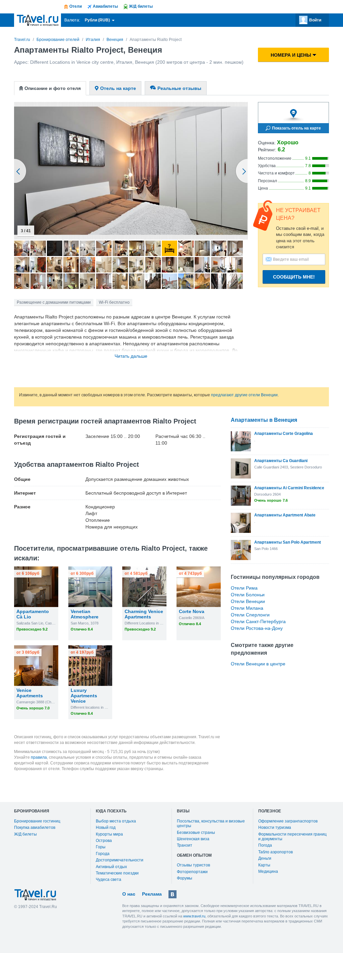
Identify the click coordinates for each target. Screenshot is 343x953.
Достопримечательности (119, 860)
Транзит (184, 845)
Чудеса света (108, 879)
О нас (128, 894)
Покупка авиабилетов (34, 827)
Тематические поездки (117, 873)
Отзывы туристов (193, 865)
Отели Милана (247, 608)
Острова (104, 840)
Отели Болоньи (248, 594)
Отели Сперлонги (250, 614)
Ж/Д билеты (25, 834)
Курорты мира (109, 834)
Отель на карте (118, 88)
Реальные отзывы (179, 88)
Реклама (152, 894)
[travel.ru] (37, 20)
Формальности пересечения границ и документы (292, 836)
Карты (264, 865)
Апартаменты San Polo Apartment (287, 542)
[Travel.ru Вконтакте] (172, 894)
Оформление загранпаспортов (288, 821)
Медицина (268, 871)
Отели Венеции (248, 601)
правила (39, 757)
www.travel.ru (194, 916)
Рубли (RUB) (98, 20)
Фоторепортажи (192, 871)
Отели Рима (244, 588)
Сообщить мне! (294, 277)
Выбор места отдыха (116, 821)
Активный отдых (111, 866)
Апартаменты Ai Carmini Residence (289, 488)
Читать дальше (131, 356)
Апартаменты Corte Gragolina (283, 433)
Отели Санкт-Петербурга (258, 621)
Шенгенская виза (193, 839)
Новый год (106, 827)
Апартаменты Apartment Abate (285, 515)
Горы (101, 847)
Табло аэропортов (275, 852)
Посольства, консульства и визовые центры (211, 823)
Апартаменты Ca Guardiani (280, 460)
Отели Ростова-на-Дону (257, 628)
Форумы (184, 878)
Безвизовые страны (196, 832)
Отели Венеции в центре (258, 663)
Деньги (264, 858)
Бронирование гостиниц (37, 821)
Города (103, 853)
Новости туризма (274, 827)
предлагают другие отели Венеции (244, 395)
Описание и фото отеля (52, 88)
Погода (265, 845)
